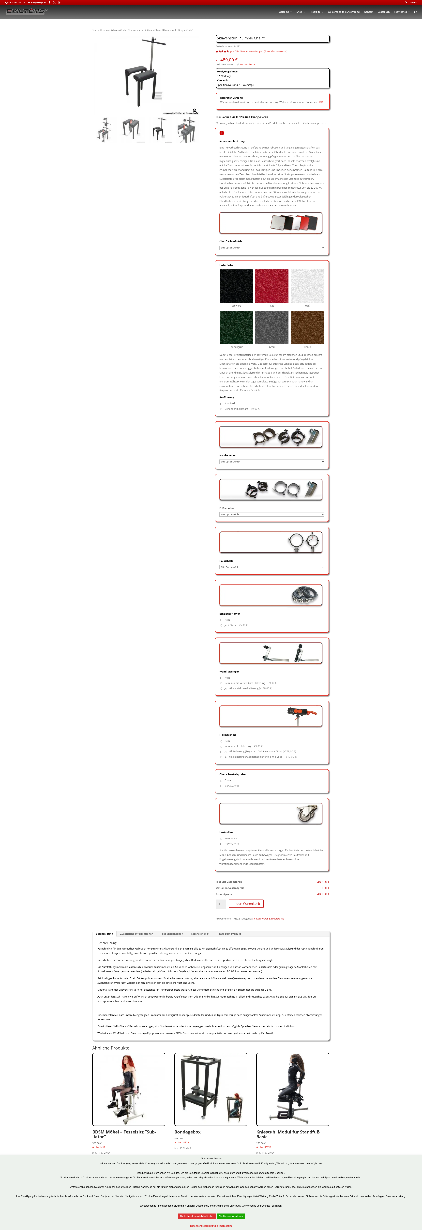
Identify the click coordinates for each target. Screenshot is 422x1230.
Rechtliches (400, 12)
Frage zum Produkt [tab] (229, 933)
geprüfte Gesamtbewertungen (246, 51)
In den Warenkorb (246, 903)
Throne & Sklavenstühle (113, 30)
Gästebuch (384, 12)
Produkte (315, 12)
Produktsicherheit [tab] (172, 933)
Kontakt (368, 12)
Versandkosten (248, 64)
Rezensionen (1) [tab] (200, 933)
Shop (299, 12)
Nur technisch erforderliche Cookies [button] (197, 1216)
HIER (320, 102)
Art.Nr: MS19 (187, 1136)
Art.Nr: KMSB (288, 1139)
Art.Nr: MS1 (124, 1139)
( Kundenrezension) (275, 51)
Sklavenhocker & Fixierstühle (144, 30)
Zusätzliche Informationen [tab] (136, 933)
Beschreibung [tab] (104, 933)
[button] (195, 77)
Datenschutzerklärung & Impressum (211, 1225)
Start (95, 30)
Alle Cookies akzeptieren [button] (231, 1216)
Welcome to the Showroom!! (344, 12)
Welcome (284, 12)
